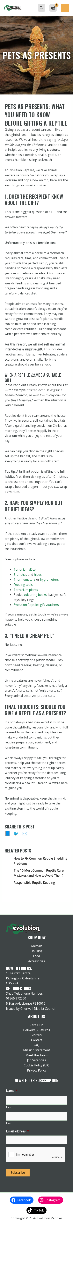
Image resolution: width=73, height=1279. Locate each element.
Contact (36, 1040)
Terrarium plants (26, 590)
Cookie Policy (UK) (36, 1065)
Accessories (36, 961)
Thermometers (24, 579)
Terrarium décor (25, 569)
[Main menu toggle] (65, 8)
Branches (20, 574)
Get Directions (18, 988)
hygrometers (49, 579)
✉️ (24, 833)
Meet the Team (36, 1055)
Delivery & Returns (36, 1030)
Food (36, 956)
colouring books (35, 594)
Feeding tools (23, 584)
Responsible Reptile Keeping (34, 882)
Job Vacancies (36, 1060)
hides (38, 574)
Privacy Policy (36, 1070)
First (9, 1107)
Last (8, 1123)
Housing (36, 951)
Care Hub (36, 1025)
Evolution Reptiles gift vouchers (36, 604)
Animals (36, 946)
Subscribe (18, 1172)
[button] (41, 7)
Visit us (37, 1035)
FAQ (37, 1045)
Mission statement (36, 1050)
